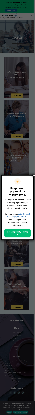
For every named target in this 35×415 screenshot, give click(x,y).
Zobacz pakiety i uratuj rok (17, 233)
